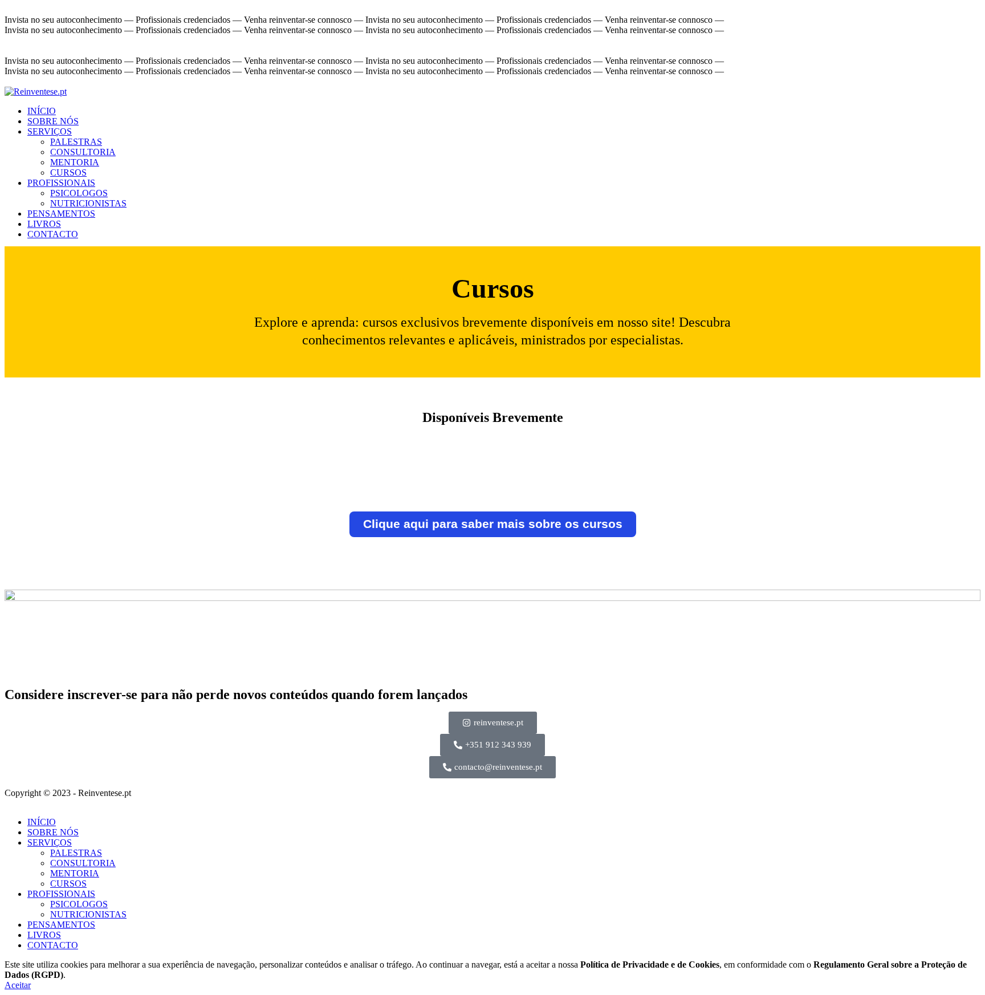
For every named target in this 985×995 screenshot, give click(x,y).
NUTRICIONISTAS (88, 203)
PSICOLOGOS (79, 193)
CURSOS (68, 172)
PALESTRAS (76, 142)
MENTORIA (74, 162)
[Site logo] (36, 91)
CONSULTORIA (83, 152)
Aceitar (18, 985)
